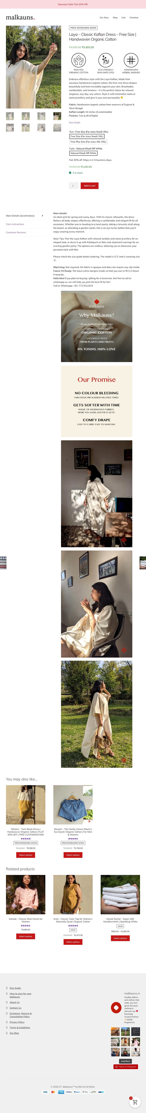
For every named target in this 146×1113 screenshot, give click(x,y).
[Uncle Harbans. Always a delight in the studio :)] (135, 1052)
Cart (123, 17)
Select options (25, 855)
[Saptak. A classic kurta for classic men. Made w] (135, 1041)
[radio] (87, 136)
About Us (15, 1002)
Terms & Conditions (20, 1027)
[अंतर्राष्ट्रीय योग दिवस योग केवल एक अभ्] (115, 1031)
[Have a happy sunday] (135, 1031)
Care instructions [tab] (15, 224)
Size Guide (74, 122)
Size (71, 131)
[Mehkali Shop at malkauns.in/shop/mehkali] (125, 1041)
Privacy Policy (17, 1022)
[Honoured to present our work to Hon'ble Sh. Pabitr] (115, 1052)
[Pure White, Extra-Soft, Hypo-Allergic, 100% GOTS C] (115, 1041)
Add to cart (89, 185)
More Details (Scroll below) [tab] (20, 215)
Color (72, 148)
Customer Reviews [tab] (16, 232)
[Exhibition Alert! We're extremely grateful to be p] (125, 1052)
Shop (115, 17)
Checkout (134, 17)
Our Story (104, 17)
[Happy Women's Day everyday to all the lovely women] (125, 1031)
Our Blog (14, 1033)
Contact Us (15, 1007)
